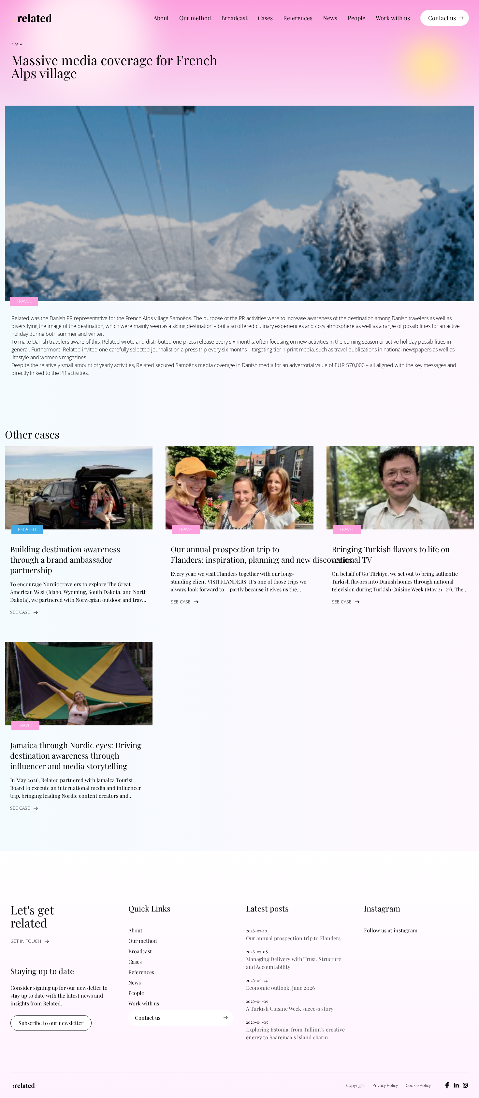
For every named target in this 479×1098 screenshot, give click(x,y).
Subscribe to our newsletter (51, 1022)
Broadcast (234, 18)
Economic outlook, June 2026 (280, 987)
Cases (265, 18)
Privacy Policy (385, 1085)
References (297, 18)
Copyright (355, 1085)
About (161, 18)
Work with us (393, 18)
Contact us (442, 18)
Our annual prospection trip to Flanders (295, 938)
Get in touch (25, 941)
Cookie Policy (418, 1085)
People (356, 18)
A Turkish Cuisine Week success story (291, 1008)
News (330, 18)
